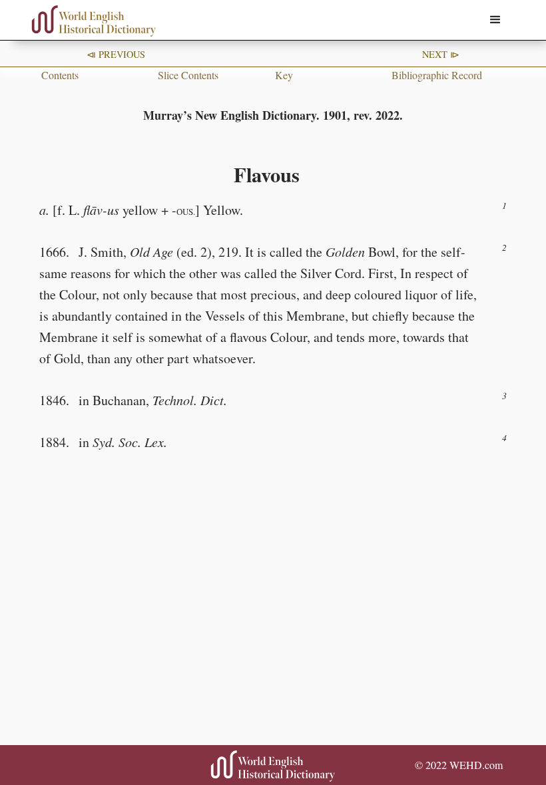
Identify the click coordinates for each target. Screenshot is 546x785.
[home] (94, 21)
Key (284, 75)
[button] (495, 20)
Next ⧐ (440, 54)
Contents (60, 75)
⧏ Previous (116, 54)
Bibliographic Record (437, 75)
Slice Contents (188, 75)
